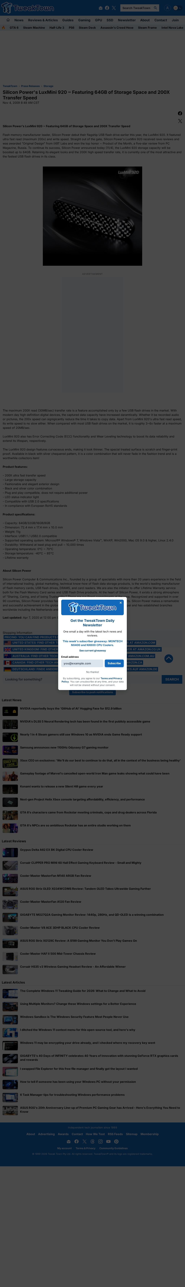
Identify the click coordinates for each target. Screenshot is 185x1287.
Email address (70, 656)
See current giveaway (92, 650)
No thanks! (92, 671)
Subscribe (114, 663)
